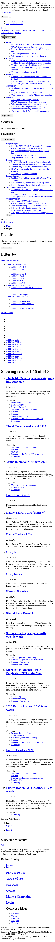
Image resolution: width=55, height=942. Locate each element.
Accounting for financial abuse (23, 54)
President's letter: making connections (26, 109)
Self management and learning (23, 657)
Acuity (11, 32)
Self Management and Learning (24, 409)
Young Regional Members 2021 (26, 461)
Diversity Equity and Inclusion (23, 402)
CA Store (5, 32)
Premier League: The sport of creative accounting (31, 83)
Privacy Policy (15, 872)
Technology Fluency (19, 416)
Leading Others (17, 487)
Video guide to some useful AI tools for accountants (32, 95)
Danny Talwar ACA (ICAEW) (25, 512)
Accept (4, 17)
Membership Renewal (10, 30)
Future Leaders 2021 (20, 750)
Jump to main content (14, 24)
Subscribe (5, 845)
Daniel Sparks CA (18, 495)
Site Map (12, 884)
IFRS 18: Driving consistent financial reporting (30, 81)
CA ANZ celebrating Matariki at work (26, 47)
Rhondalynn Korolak (20, 613)
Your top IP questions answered (24, 72)
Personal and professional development (27, 660)
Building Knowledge (19, 664)
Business (9, 58)
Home (3, 28)
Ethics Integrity (17, 696)
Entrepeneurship (17, 405)
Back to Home (7, 222)
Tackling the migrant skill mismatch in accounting (31, 63)
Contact (11, 890)
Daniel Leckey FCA (19, 534)
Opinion (9, 97)
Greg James (14, 574)
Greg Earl (13, 552)
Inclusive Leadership (19, 407)
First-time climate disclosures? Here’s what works (31, 60)
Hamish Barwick (17, 591)
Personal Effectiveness (20, 662)
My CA (18, 32)
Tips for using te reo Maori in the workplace (29, 65)
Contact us (42, 30)
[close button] (10, 17)
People (9, 42)
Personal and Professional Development (27, 418)
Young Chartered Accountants (23, 485)
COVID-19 (16, 452)
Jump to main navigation (16, 21)
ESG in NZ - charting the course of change (28, 106)
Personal (14, 414)
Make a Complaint (18, 896)
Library (50, 30)
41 (9, 830)
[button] (8, 37)
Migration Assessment (28, 30)
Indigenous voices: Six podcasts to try (26, 93)
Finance (9, 74)
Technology (11, 86)
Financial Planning (18, 699)
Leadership (15, 421)
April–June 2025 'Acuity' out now (25, 99)
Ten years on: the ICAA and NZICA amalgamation (32, 111)
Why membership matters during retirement (28, 56)
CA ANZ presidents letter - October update (28, 102)
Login (4, 35)
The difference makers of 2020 (26, 426)
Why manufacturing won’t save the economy (29, 104)
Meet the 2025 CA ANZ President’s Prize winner (31, 44)
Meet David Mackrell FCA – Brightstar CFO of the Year (25, 671)
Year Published (7, 312)
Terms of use (6, 12)
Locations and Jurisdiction (11, 260)
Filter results (6, 248)
